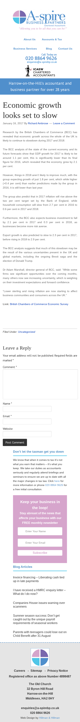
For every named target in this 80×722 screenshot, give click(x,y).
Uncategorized (26, 331)
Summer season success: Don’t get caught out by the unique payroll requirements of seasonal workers (36, 619)
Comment (10, 367)
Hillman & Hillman (49, 717)
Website (8, 429)
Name (7, 403)
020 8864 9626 (41, 58)
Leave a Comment (64, 123)
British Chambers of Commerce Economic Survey (39, 304)
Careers (19, 670)
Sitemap (36, 670)
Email (7, 416)
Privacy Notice (57, 670)
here (57, 480)
